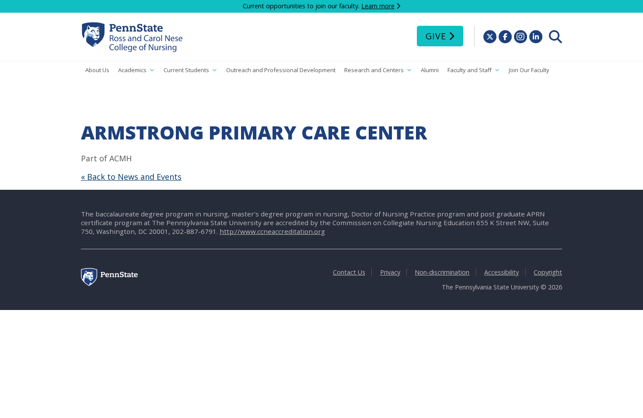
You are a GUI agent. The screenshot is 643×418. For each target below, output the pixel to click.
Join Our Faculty (529, 70)
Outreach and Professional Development (280, 70)
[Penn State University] (109, 283)
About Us (97, 70)
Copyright (548, 272)
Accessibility (501, 272)
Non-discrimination (442, 272)
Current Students (186, 70)
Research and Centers (374, 70)
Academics (132, 70)
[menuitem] (555, 36)
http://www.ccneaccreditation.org (272, 231)
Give (436, 36)
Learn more (378, 6)
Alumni (430, 70)
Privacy (390, 272)
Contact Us (349, 272)
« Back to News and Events (131, 176)
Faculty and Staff (469, 70)
